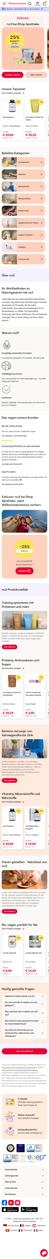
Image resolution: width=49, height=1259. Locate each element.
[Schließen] (43, 595)
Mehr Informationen (24, 651)
